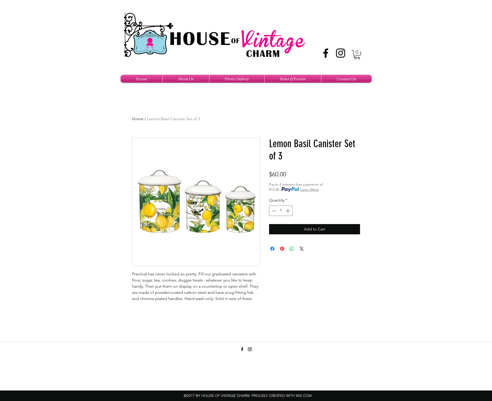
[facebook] (326, 53)
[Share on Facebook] (272, 249)
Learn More (309, 189)
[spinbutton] (281, 211)
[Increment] (288, 211)
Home (138, 118)
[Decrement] (273, 211)
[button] (357, 54)
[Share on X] (302, 249)
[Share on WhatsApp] (292, 249)
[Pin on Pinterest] (282, 249)
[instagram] (340, 53)
